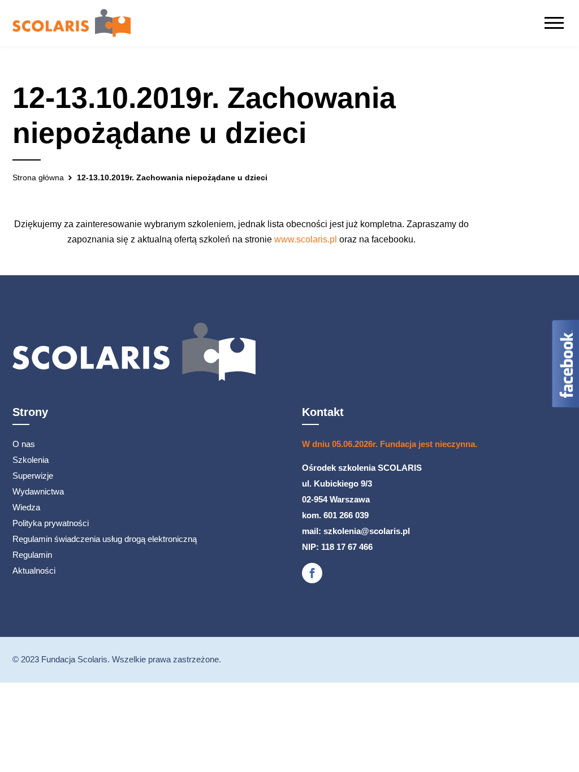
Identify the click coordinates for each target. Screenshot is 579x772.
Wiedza (26, 507)
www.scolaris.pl (305, 239)
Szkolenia (30, 460)
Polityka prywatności (50, 523)
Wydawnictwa (38, 491)
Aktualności (33, 570)
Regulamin (32, 555)
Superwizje (32, 475)
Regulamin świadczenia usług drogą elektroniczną (104, 539)
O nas (23, 444)
